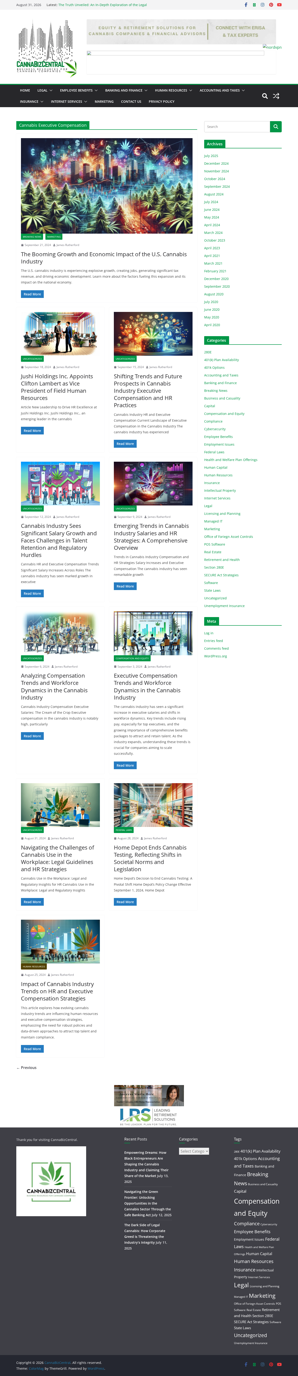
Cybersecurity (215, 429)
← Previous (26, 1067)
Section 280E (214, 567)
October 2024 (214, 179)
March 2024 (213, 232)
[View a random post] (276, 96)
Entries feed (213, 640)
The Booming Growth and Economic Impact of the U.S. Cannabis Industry (104, 257)
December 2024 (216, 163)
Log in (208, 633)
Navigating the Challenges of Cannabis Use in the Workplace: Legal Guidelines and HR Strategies (57, 858)
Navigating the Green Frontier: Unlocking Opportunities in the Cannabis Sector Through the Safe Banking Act (147, 1203)
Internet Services (66, 101)
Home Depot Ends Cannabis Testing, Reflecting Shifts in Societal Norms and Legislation (150, 858)
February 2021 (215, 271)
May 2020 (211, 317)
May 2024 (211, 217)
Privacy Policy (161, 101)
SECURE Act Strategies (221, 575)
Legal (42, 90)
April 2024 (212, 225)
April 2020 (212, 325)
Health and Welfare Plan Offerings (230, 460)
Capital (209, 406)
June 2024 (212, 209)
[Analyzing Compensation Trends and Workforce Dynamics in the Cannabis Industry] (60, 633)
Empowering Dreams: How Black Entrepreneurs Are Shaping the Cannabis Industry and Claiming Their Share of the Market (146, 1164)
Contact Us (131, 101)
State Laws (212, 590)
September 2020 (217, 286)
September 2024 (217, 186)
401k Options (214, 367)
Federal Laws (124, 830)
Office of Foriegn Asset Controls (228, 536)
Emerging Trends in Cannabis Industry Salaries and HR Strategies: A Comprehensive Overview (151, 536)
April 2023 (212, 248)
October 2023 (214, 240)
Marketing (104, 101)
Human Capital (215, 467)
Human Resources (171, 90)
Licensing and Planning (222, 513)
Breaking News (32, 236)
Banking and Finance (123, 90)
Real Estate (212, 552)
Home (25, 90)
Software (211, 582)
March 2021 (213, 263)
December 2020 (216, 279)
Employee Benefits (76, 90)
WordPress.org (215, 656)
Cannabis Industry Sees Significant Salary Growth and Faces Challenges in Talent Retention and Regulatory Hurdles (59, 540)
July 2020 (211, 302)
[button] (50, 90)
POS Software (214, 544)
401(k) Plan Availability (221, 360)
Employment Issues (219, 444)
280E (208, 352)
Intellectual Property (220, 490)
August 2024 (214, 194)
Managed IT (213, 521)
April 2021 (212, 255)
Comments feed (216, 648)
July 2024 (211, 202)
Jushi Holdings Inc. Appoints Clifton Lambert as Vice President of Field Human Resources (57, 387)
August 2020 (214, 294)
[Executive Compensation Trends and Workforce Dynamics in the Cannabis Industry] (153, 633)
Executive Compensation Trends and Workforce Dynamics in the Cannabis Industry (147, 686)
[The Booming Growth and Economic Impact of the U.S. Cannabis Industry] (107, 186)
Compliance (213, 421)
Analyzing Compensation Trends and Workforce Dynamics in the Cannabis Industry (54, 686)
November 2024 (216, 171)
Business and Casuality (222, 398)
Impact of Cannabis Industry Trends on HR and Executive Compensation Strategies (57, 991)
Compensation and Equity (132, 658)
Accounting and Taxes (220, 90)
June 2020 (212, 309)
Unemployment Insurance (224, 606)
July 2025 (211, 156)
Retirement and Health (222, 559)
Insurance (29, 101)
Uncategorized (32, 358)
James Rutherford (68, 245)
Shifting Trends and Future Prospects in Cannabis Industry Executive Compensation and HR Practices (148, 390)
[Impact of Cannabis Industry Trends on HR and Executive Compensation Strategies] (60, 941)
